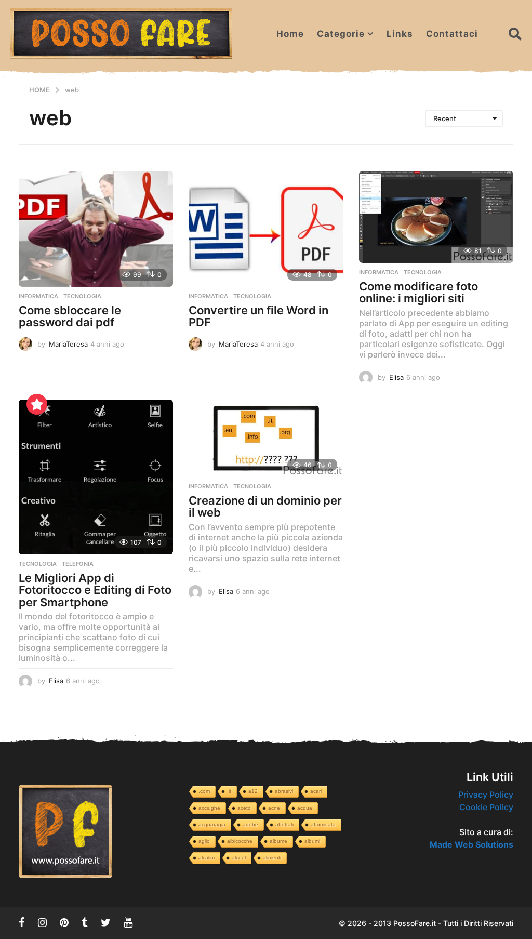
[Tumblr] (85, 922)
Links (400, 34)
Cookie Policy (486, 807)
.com (204, 791)
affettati (284, 824)
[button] (515, 33)
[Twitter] (106, 922)
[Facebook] (22, 922)
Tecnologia (82, 296)
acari (316, 791)
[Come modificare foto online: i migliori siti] (436, 217)
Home (290, 34)
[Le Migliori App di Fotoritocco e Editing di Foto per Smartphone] (96, 477)
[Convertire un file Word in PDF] (266, 229)
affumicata (323, 824)
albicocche (239, 841)
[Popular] (36, 404)
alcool (239, 858)
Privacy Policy (485, 794)
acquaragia (211, 824)
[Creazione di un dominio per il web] (266, 438)
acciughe (209, 808)
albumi (312, 841)
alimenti (272, 858)
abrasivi (284, 791)
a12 (253, 791)
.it (229, 791)
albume (278, 841)
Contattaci (452, 34)
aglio (204, 841)
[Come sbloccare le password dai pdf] (96, 229)
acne (274, 808)
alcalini (206, 858)
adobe (250, 824)
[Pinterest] (64, 922)
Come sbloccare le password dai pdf (70, 316)
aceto (244, 808)
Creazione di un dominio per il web (265, 507)
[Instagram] (42, 922)
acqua (304, 808)
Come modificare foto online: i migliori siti (418, 293)
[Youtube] (128, 922)
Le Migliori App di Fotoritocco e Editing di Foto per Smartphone (95, 590)
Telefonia (78, 564)
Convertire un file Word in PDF (258, 316)
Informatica (38, 296)
